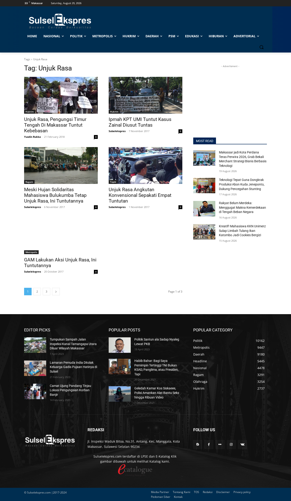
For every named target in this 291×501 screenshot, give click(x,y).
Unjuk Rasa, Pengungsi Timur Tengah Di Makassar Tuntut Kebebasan (55, 125)
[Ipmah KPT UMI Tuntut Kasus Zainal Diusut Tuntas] (145, 95)
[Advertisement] (230, 97)
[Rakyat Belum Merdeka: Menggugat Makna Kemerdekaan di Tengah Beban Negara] (204, 208)
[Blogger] (197, 444)
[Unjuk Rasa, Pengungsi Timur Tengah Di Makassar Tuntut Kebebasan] (61, 95)
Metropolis (31, 252)
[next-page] (56, 291)
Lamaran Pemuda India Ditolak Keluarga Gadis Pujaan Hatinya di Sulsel (73, 367)
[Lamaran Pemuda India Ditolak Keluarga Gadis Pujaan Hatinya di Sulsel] (35, 368)
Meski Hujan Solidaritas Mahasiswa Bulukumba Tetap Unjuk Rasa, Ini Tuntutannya (55, 195)
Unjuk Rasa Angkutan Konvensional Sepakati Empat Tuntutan (140, 195)
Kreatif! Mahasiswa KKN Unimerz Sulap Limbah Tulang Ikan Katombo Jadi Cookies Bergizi (242, 230)
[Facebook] (208, 444)
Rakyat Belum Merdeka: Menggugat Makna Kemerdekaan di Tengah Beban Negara (242, 207)
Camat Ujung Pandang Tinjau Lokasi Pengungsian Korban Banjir (70, 390)
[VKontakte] (242, 444)
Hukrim (29, 111)
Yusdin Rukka (32, 136)
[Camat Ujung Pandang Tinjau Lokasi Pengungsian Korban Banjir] (35, 391)
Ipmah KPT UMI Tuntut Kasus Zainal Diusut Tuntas (140, 122)
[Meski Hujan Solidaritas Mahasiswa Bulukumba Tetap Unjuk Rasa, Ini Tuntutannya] (61, 165)
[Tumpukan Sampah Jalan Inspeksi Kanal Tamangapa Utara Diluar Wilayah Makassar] (35, 345)
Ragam (29, 181)
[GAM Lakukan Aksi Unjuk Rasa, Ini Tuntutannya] (61, 235)
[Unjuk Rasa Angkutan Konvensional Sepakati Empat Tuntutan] (145, 165)
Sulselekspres (117, 131)
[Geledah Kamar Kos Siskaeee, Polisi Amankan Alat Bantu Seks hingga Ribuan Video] (120, 394)
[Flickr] (220, 444)
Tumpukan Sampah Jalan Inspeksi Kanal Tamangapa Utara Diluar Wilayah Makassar (73, 344)
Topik (113, 181)
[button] (261, 47)
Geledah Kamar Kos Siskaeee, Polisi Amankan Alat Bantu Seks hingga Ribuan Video (156, 392)
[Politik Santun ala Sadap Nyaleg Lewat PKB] (120, 345)
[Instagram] (231, 444)
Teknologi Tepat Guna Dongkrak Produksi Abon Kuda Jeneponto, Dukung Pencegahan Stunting (241, 184)
